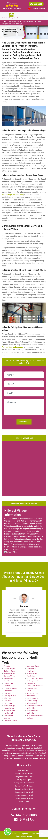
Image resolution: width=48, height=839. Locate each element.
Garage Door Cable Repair (24, 798)
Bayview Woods (9, 676)
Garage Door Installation (24, 774)
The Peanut (31, 696)
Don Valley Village (10, 688)
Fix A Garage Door (24, 770)
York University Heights (35, 715)
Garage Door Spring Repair (24, 777)
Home (4, 21)
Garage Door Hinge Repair (24, 789)
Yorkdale (30, 718)
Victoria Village (32, 701)
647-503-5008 (36, 4)
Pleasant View (32, 688)
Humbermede (9, 713)
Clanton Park (8, 683)
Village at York (32, 703)
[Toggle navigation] (42, 15)
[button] (17, 598)
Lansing (7, 718)
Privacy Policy (24, 801)
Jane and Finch (9, 715)
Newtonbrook (31, 676)
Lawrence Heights (10, 720)
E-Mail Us (26, 819)
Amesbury (7, 666)
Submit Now (24, 422)
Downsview (8, 691)
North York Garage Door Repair (30, 835)
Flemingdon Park (10, 696)
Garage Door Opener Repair (24, 783)
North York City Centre (35, 678)
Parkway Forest (32, 681)
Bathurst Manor (9, 671)
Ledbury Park (31, 668)
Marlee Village (32, 673)
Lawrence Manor (33, 666)
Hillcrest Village (9, 706)
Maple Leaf (31, 671)
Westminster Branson (34, 706)
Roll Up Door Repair (24, 780)
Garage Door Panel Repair (24, 795)
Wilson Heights (32, 710)
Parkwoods (31, 683)
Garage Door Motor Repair (24, 792)
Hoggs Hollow (9, 708)
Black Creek (8, 681)
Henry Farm (8, 703)
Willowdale (31, 708)
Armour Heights (9, 668)
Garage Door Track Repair (24, 786)
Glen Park (7, 698)
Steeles (29, 691)
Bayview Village (9, 673)
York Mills (30, 713)
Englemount (8, 693)
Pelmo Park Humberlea (35, 686)
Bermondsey (8, 678)
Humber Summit (10, 710)
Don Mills (7, 686)
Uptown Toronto (32, 698)
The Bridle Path (32, 693)
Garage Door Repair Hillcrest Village (20, 21)
